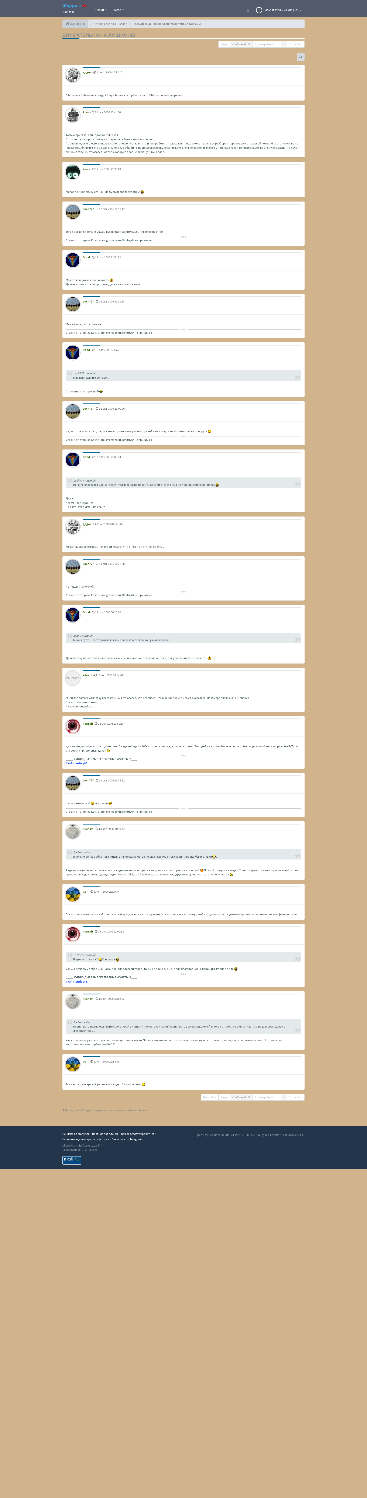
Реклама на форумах (75, 1134)
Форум (99, 9)
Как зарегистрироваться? (138, 1134)
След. (298, 44)
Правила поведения (105, 1134)
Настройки (209, 1097)
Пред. (224, 44)
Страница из (264, 44)
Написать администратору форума (85, 1139)
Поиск (117, 9)
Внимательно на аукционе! (98, 35)
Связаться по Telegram (127, 1139)
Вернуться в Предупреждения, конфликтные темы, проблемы (106, 1110)
